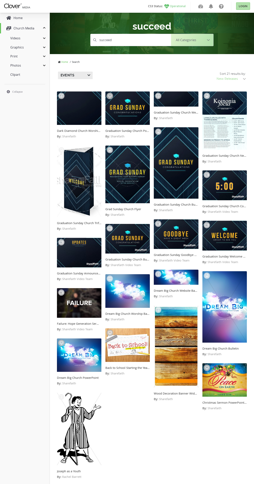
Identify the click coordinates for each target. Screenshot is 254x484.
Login (243, 6)
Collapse (17, 91)
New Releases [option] (227, 79)
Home (64, 61)
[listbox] (231, 79)
